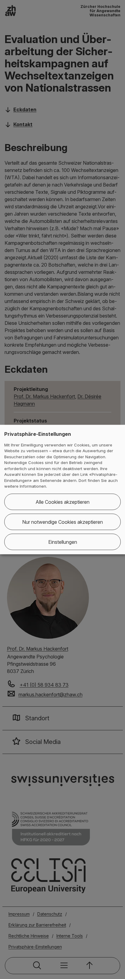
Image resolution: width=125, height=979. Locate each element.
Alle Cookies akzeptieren (62, 502)
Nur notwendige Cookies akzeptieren (62, 522)
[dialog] (62, 489)
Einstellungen (62, 542)
